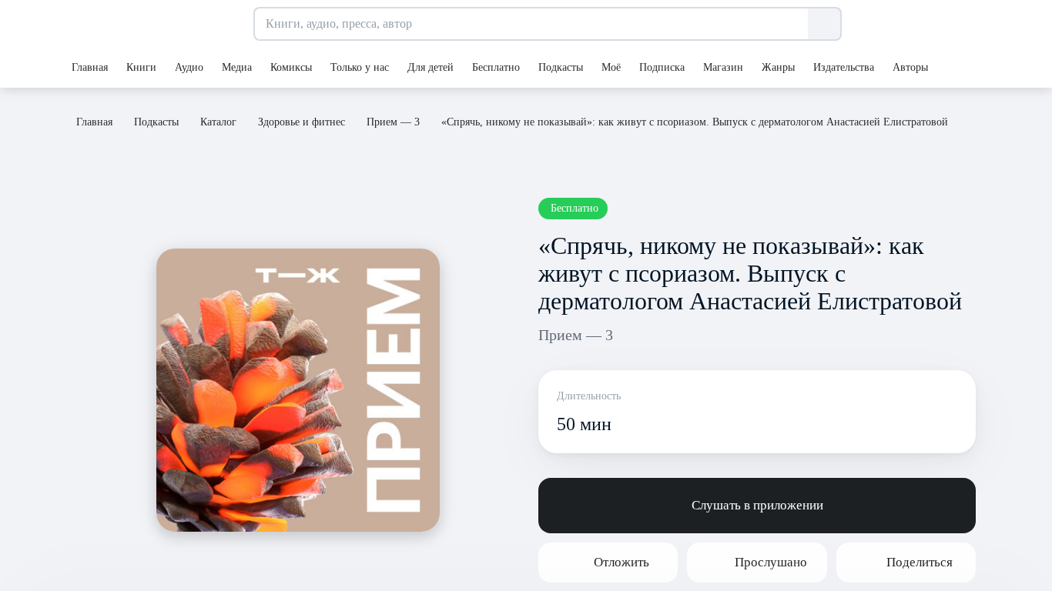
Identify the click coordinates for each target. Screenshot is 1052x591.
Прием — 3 (575, 334)
